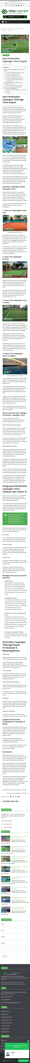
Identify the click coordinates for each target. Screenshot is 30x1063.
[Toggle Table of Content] (24, 67)
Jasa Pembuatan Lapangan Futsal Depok (17, 793)
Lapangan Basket (5, 1031)
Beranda (3, 28)
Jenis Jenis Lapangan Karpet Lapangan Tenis (15, 72)
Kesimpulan (8, 92)
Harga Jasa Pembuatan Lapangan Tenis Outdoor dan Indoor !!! (13, 83)
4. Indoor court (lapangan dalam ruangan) (14, 78)
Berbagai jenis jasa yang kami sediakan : (14, 85)
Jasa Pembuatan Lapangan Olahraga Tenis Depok (14, 70)
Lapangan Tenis (11, 28)
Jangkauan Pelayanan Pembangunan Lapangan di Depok (16, 90)
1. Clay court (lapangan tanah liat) (13, 74)
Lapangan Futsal (5, 1025)
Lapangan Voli (4, 1014)
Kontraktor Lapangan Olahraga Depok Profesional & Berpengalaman (13, 87)
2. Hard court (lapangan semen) (12, 75)
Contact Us (4, 1040)
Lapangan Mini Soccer (6, 1020)
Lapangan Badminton (6, 1017)
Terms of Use (4, 1043)
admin (6, 64)
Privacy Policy (4, 1046)
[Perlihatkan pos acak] (27, 22)
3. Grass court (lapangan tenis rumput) (14, 76)
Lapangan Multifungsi (6, 1023)
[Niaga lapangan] (2, 22)
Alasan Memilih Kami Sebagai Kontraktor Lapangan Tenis (14, 80)
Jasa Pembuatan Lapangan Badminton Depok (14, 789)
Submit (5, 956)
